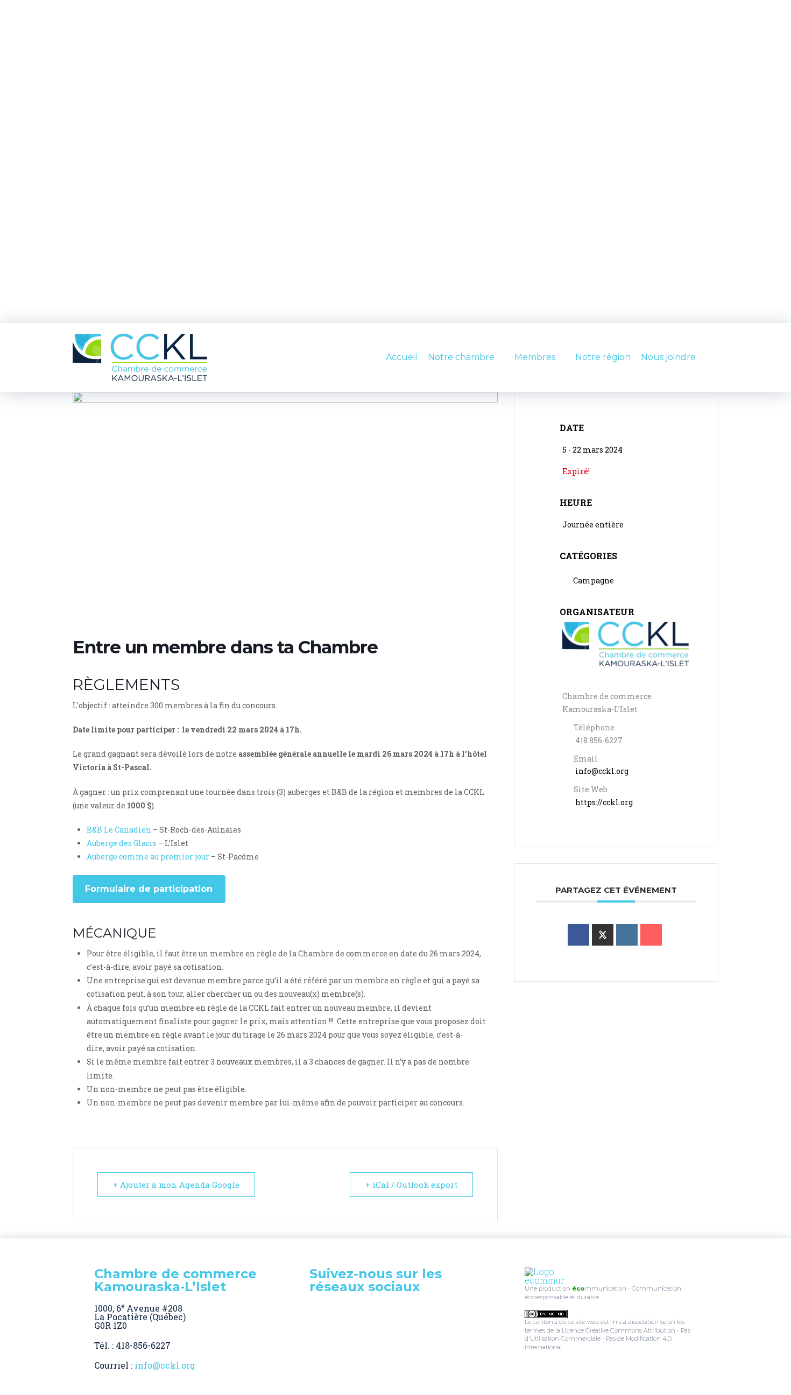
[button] (714, 357)
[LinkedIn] (627, 935)
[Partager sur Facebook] (578, 935)
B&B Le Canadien (119, 830)
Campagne (593, 580)
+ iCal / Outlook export (411, 1184)
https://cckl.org (604, 802)
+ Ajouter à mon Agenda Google (176, 1184)
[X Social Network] (602, 935)
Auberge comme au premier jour (148, 856)
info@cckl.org (601, 771)
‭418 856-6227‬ (599, 740)
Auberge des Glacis (122, 843)
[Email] (651, 935)
